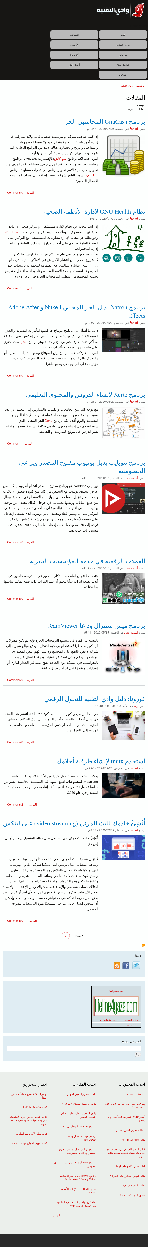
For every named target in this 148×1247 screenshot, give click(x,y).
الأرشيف (74, 44)
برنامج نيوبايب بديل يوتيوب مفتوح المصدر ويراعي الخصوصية (77, 1151)
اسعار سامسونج (132, 1020)
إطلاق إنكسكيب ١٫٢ (134, 1185)
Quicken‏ (92, 175)
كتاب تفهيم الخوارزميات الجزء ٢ (127, 1176)
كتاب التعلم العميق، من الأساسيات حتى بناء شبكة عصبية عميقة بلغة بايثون (125, 1153)
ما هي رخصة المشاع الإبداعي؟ (79, 1103)
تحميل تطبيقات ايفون (108, 1020)
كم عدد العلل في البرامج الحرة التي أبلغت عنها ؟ (125, 1105)
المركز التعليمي (123, 44)
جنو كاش (60, 158)
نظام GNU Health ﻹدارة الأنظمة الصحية (78, 1190)
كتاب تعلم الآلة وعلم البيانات (129, 1166)
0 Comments (15, 192)
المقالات (74, 34)
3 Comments (15, 742)
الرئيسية (140, 85)
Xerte (48, 420)
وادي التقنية (127, 85)
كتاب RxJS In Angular (133, 1140)
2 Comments (15, 804)
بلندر (24, 341)
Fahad (134, 128)
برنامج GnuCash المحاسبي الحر (78, 1126)
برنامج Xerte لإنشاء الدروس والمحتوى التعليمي (75, 1164)
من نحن (123, 54)
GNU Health (13, 231)
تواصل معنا (123, 64)
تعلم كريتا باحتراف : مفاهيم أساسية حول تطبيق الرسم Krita (76, 1204)
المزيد (30, 192)
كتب (123, 34)
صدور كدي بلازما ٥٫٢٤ (132, 1195)
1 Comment (14, 288)
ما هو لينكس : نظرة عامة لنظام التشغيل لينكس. (78, 1115)
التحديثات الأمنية (136, 1094)
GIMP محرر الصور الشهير (130, 1130)
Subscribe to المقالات (143, 946)
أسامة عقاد (131, 478)
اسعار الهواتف (133, 1024)
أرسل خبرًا (74, 64)
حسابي (123, 74)
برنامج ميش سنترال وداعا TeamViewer (81, 1138)
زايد (136, 706)
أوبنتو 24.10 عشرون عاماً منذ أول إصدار (126, 1118)
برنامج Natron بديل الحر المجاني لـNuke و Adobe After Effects (78, 1177)
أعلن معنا (74, 54)
